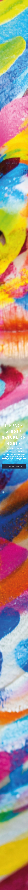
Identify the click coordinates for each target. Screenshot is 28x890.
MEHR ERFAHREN (14, 466)
